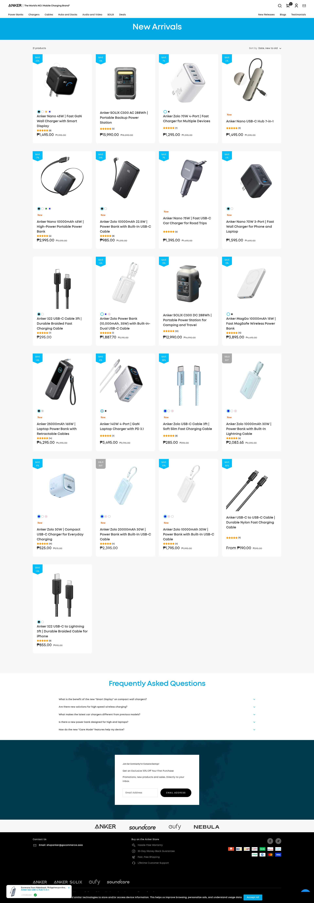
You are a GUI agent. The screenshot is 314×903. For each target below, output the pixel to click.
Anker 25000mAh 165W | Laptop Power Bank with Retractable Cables (57, 429)
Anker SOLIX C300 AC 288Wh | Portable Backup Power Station (124, 117)
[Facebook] (270, 841)
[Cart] (288, 5)
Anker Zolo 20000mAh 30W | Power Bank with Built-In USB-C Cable (125, 534)
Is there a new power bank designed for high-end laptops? (93, 722)
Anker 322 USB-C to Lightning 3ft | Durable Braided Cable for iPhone (62, 631)
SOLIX (110, 15)
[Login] (296, 5)
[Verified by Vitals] (35, 894)
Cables (49, 15)
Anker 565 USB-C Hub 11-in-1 (35, 890)
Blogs (283, 15)
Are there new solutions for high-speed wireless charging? (93, 707)
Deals (122, 15)
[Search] (280, 6)
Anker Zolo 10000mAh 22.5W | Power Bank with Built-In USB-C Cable (125, 226)
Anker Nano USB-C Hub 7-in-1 (250, 121)
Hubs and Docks (67, 15)
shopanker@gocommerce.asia (65, 845)
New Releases (266, 15)
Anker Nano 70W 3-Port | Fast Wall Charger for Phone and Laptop (250, 226)
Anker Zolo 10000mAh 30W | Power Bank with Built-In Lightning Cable (248, 429)
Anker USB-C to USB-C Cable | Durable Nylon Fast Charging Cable (250, 522)
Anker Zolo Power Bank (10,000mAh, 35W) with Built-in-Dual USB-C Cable (125, 323)
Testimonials (298, 15)
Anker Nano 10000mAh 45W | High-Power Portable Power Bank (60, 226)
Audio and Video (92, 15)
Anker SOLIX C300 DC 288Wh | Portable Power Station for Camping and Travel (187, 320)
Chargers (33, 15)
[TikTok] (278, 841)
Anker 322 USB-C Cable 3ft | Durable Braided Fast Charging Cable (59, 323)
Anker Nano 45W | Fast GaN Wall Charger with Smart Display (59, 121)
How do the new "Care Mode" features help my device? (91, 730)
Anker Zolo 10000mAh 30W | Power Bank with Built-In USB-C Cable (188, 534)
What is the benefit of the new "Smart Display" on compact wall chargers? (103, 699)
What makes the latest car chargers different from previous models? (99, 714)
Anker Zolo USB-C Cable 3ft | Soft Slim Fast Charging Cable (187, 426)
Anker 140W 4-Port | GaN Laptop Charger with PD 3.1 (122, 426)
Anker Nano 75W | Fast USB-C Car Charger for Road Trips (187, 221)
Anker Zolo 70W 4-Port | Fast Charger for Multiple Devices (186, 119)
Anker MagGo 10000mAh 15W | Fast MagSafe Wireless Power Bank (251, 323)
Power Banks (15, 15)
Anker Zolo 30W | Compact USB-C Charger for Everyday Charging (60, 534)
